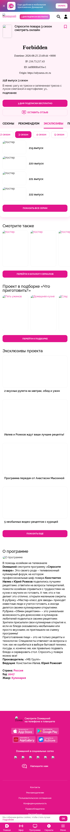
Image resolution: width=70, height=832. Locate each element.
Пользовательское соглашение (35, 798)
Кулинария (19, 678)
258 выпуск (10, 80)
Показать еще (35, 533)
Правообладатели (35, 809)
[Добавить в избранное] (65, 27)
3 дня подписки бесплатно (34, 17)
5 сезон (59, 134)
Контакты (35, 787)
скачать (61, 6)
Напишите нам (39, 766)
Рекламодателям (35, 792)
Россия (18, 670)
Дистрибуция (35, 814)
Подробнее (8, 820)
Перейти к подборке (35, 338)
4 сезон (41, 134)
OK (63, 818)
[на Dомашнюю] (9, 16)
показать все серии (35, 208)
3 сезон (23, 80)
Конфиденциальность (35, 803)
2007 (11, 674)
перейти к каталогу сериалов (35, 274)
